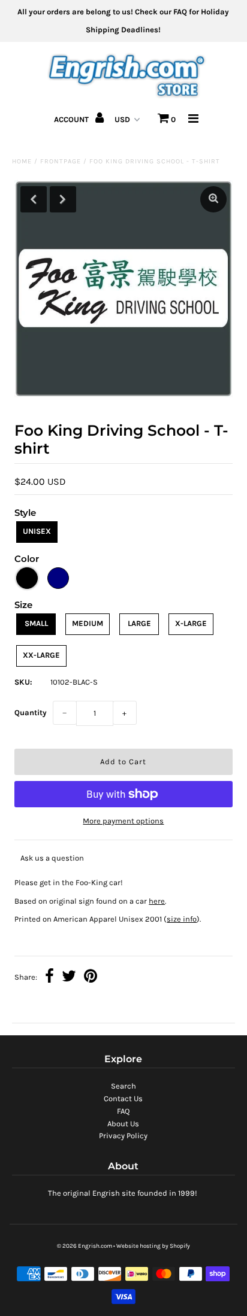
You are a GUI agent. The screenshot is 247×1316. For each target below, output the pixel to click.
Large (139, 623)
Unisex (37, 531)
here (157, 900)
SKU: (23, 681)
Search (123, 1085)
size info (182, 918)
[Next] (63, 199)
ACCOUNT (72, 119)
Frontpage (60, 161)
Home (22, 161)
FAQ (123, 1111)
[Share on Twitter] (69, 977)
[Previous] (33, 199)
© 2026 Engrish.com (84, 1246)
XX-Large (41, 655)
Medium (87, 623)
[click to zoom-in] (213, 199)
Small (36, 623)
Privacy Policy (123, 1135)
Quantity (30, 712)
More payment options (123, 820)
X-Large (191, 623)
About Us (123, 1123)
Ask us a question (52, 857)
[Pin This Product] (90, 977)
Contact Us (123, 1098)
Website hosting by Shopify (153, 1246)
